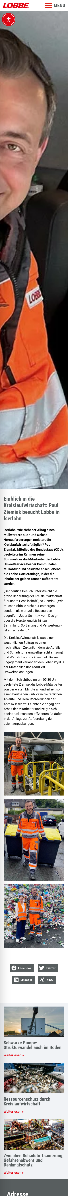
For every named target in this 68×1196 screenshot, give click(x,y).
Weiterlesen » (14, 1055)
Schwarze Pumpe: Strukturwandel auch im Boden (32, 1045)
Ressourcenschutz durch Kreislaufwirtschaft (27, 1101)
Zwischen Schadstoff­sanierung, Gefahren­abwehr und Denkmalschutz (33, 1160)
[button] (22, 968)
